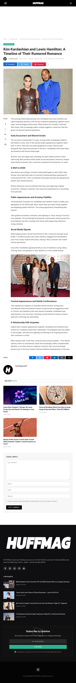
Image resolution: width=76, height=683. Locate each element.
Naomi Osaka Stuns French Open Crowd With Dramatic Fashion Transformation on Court (19, 442)
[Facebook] (5, 124)
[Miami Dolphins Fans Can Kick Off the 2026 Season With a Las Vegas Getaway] (8, 584)
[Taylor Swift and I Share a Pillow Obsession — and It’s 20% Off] (8, 595)
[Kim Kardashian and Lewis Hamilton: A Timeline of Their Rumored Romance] (38, 91)
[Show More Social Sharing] (48, 64)
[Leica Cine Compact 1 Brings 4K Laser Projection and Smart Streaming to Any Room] (20, 395)
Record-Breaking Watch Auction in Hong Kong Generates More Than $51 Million (54, 408)
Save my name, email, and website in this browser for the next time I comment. (32, 501)
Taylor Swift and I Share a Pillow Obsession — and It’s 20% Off (37, 592)
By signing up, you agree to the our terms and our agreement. (38, 652)
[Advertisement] (38, 22)
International (9, 44)
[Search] (71, 3)
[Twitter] (5, 129)
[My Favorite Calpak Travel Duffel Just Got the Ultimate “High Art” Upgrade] (8, 606)
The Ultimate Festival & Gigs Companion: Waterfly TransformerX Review (40, 614)
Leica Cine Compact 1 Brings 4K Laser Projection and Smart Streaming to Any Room (18, 409)
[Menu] (5, 3)
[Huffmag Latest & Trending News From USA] (38, 3)
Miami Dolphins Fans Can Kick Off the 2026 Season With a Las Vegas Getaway (43, 582)
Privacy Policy (50, 652)
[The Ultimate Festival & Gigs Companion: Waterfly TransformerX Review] (8, 616)
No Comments (50, 58)
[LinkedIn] (5, 134)
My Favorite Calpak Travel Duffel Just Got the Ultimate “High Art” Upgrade (41, 603)
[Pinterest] (5, 139)
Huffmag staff (13, 58)
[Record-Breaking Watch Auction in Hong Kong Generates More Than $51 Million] (56, 395)
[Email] (5, 144)
